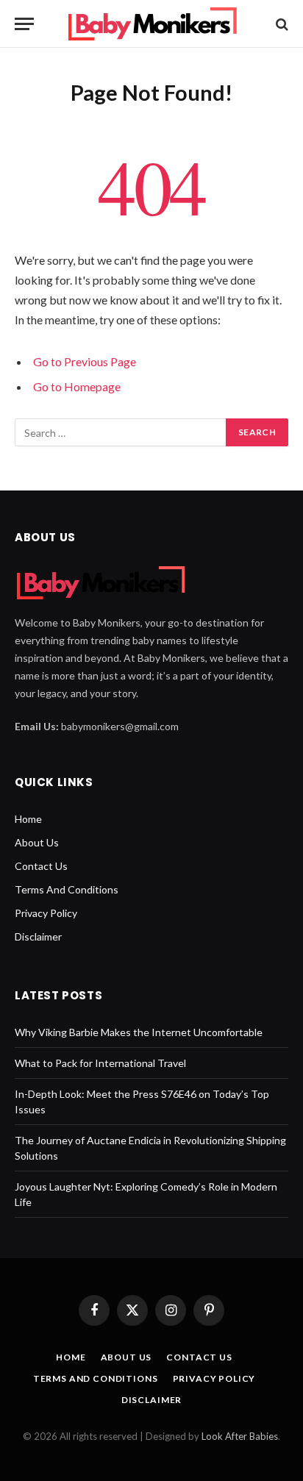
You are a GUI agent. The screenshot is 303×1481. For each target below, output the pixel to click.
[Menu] (24, 23)
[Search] (280, 23)
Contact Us (41, 866)
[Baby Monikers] (152, 24)
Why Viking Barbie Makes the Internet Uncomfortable (139, 1032)
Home (28, 819)
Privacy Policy (46, 913)
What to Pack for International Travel (100, 1063)
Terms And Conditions (66, 889)
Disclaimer (38, 936)
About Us (37, 842)
